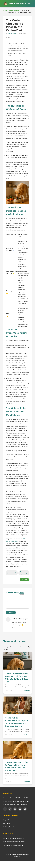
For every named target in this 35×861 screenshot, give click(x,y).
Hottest (22, 594)
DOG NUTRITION (14, 10)
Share (25, 579)
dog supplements (23, 573)
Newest (22, 592)
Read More (27, 690)
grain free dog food (11, 573)
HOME (5, 10)
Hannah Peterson (12, 34)
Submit (11, 612)
